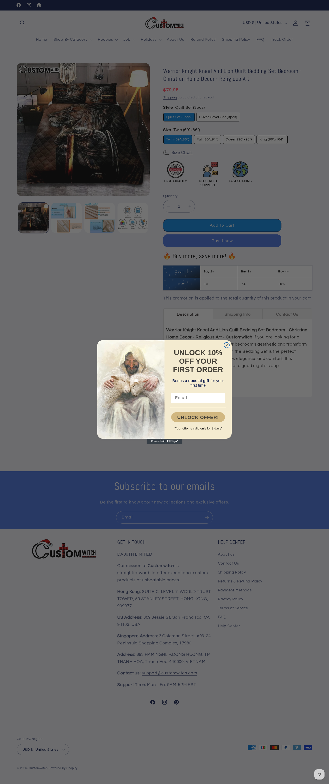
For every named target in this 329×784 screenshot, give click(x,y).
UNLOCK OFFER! (198, 417)
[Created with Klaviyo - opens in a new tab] (164, 441)
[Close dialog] (226, 345)
